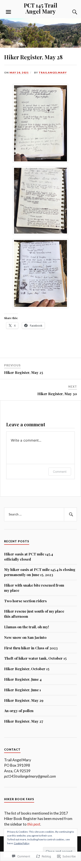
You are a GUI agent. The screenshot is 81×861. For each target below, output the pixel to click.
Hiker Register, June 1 (22, 689)
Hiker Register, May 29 (23, 700)
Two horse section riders (25, 600)
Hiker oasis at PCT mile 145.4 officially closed (28, 556)
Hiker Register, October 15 (26, 668)
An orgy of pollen (18, 710)
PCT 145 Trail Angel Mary (40, 8)
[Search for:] (40, 514)
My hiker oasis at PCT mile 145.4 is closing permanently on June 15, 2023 (39, 572)
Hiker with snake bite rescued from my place (34, 588)
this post (33, 824)
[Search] (70, 12)
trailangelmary (53, 72)
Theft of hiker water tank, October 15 (35, 658)
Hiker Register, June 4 (22, 679)
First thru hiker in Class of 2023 (31, 647)
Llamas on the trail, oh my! (26, 626)
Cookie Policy (21, 843)
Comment (60, 471)
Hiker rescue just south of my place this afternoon (34, 614)
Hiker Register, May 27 (23, 721)
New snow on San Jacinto (25, 637)
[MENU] (8, 12)
